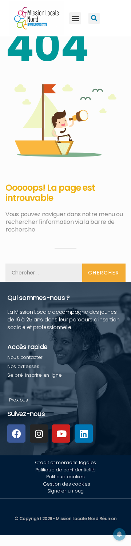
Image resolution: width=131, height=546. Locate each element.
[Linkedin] (84, 433)
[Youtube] (61, 433)
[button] (75, 18)
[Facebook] (16, 433)
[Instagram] (39, 433)
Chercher (103, 272)
